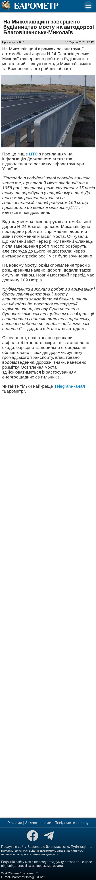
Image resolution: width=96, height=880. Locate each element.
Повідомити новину (71, 823)
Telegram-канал (69, 386)
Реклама (14, 823)
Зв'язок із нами (38, 823)
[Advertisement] (48, 605)
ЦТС (33, 154)
